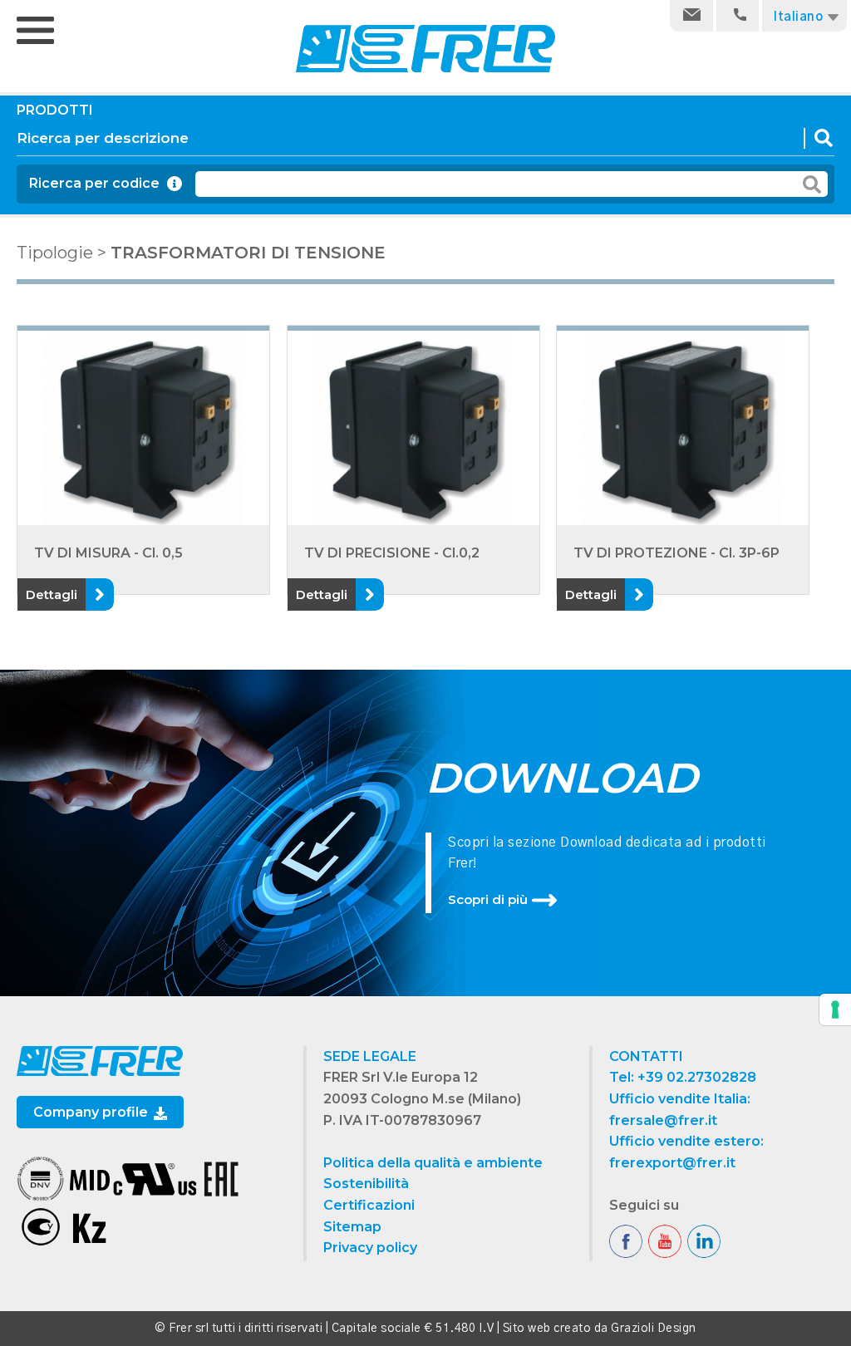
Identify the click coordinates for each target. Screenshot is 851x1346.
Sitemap (352, 1227)
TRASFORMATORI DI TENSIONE (248, 253)
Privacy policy (370, 1247)
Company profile (92, 1112)
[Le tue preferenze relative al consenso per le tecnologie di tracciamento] (835, 1009)
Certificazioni (369, 1205)
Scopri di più (488, 899)
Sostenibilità (366, 1183)
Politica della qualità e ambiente (433, 1163)
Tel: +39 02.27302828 (682, 1077)
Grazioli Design (653, 1328)
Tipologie (55, 253)
